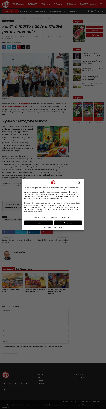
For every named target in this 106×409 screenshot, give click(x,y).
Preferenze (68, 223)
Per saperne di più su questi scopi (59, 217)
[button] (79, 182)
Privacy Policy (58, 227)
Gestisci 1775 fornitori (39, 217)
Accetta (38, 223)
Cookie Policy (47, 227)
